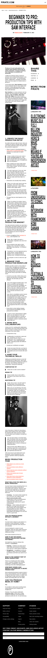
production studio (9, 593)
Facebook (35, 73)
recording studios (15, 157)
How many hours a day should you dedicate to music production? (15, 477)
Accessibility (6, 616)
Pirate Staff (19, 32)
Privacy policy (21, 624)
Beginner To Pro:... (22, 10)
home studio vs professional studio (15, 150)
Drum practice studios (34, 608)
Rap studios (32, 619)
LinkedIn (34, 78)
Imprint (20, 619)
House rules (6, 613)
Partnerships (21, 613)
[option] (23, 7)
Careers (20, 611)
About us (20, 608)
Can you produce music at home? (15, 479)
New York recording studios (36, 616)
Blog (6, 10)
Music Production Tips (13, 10)
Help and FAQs (6, 608)
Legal (19, 616)
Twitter (34, 75)
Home (3, 10)
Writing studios (33, 624)
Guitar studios (32, 611)
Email (33, 80)
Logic (15, 187)
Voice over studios (34, 621)
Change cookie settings (8, 619)
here (23, 100)
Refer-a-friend (6, 611)
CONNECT (28, 6)
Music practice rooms (34, 613)
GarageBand (14, 543)
